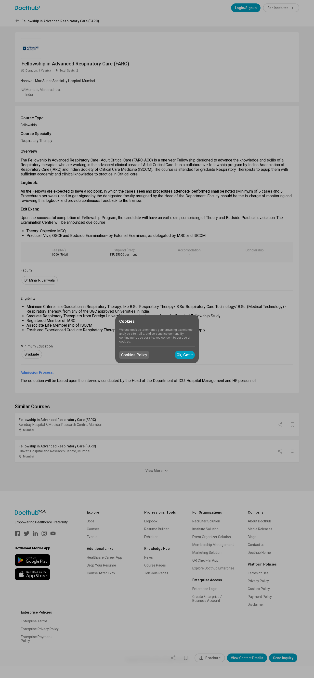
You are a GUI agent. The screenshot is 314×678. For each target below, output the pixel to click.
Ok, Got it (185, 355)
